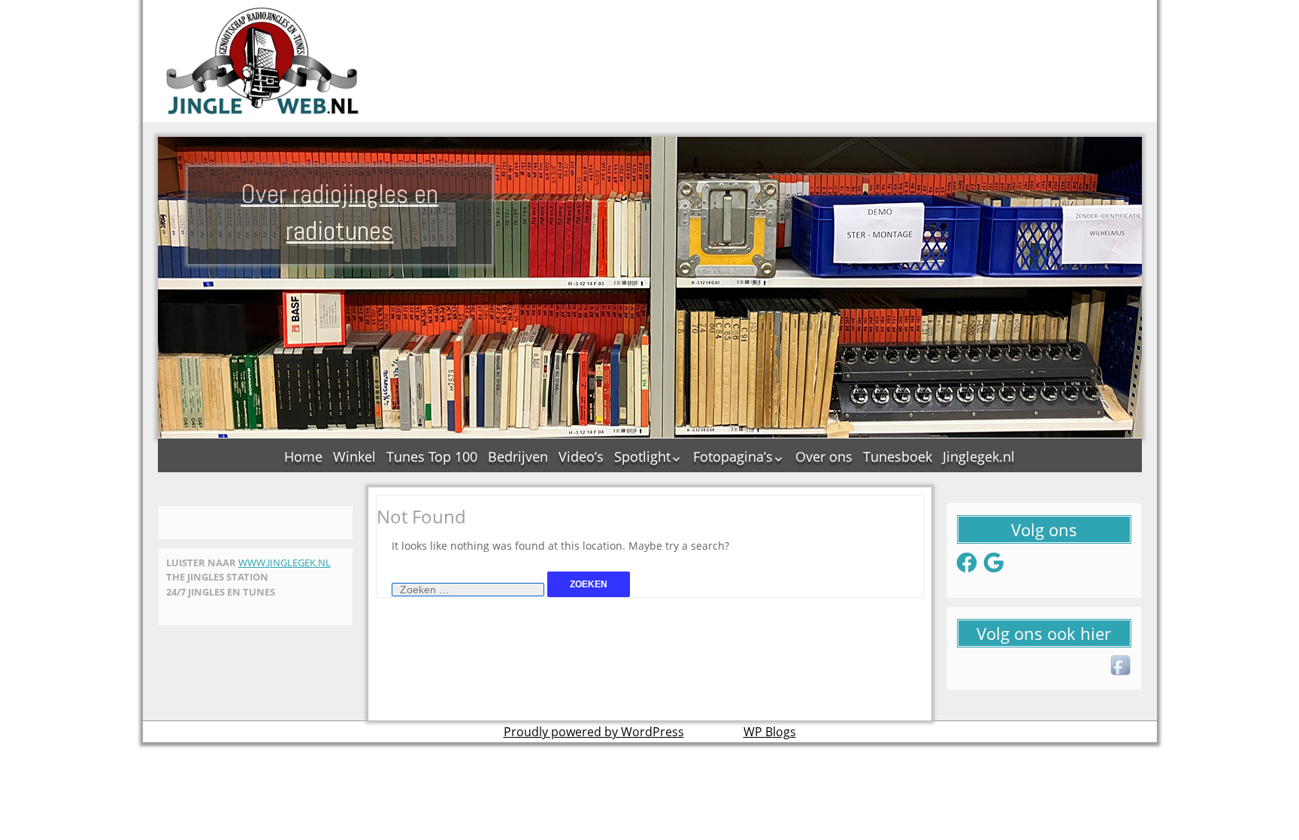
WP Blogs (769, 731)
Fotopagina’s (733, 456)
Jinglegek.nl (979, 456)
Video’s (581, 456)
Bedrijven (518, 456)
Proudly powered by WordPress (594, 731)
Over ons (823, 456)
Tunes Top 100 (431, 456)
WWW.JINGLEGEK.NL (284, 562)
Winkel (354, 456)
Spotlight (642, 456)
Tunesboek (897, 456)
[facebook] (1122, 666)
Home (303, 456)
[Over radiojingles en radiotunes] (263, 61)
